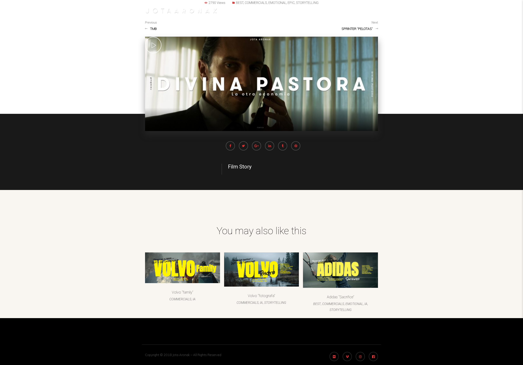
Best (296, 12)
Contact (353, 12)
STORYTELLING (275, 303)
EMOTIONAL (354, 304)
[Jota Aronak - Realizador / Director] (181, 12)
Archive (330, 12)
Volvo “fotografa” (261, 296)
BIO (371, 12)
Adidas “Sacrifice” (340, 297)
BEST (317, 304)
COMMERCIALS (180, 299)
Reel (311, 12)
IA (194, 299)
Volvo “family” (182, 292)
